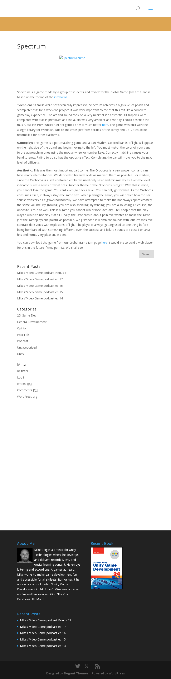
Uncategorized (27, 347)
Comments (27, 390)
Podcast (22, 341)
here (105, 125)
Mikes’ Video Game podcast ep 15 (40, 292)
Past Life (23, 335)
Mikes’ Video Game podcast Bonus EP (42, 273)
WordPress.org (27, 396)
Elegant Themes (76, 673)
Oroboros (60, 97)
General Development (32, 322)
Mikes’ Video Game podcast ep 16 (40, 286)
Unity (20, 354)
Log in (21, 377)
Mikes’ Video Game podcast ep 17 (40, 279)
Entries (24, 384)
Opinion (22, 328)
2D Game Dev (26, 315)
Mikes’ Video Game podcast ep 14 (40, 298)
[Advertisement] (48, 431)
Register (22, 371)
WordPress (117, 673)
